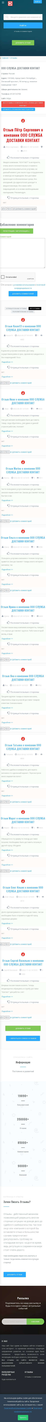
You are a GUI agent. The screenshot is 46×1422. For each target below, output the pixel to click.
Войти (37, 2)
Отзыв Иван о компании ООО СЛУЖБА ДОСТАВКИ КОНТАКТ (23, 401)
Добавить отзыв (23, 43)
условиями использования (24, 285)
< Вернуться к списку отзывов (23, 1038)
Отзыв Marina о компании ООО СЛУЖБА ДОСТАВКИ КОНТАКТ (23, 470)
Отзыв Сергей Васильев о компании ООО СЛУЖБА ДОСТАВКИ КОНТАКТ (23, 962)
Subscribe (35, 1322)
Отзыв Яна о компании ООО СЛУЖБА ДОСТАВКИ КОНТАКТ (23, 678)
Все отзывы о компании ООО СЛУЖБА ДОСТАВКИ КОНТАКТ (23, 104)
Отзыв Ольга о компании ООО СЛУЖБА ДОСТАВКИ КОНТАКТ (23, 539)
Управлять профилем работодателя (18, 109)
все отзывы (35, 308)
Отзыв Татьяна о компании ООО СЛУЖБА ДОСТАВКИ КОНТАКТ (23, 747)
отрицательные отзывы (16, 308)
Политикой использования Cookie (17, 1408)
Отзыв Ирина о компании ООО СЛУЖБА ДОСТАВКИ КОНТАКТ (23, 608)
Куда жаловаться (9, 1379)
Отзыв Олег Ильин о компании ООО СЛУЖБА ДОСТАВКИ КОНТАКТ (23, 889)
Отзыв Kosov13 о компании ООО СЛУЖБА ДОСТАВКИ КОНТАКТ (23, 328)
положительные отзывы (23, 311)
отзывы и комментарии (23, 31)
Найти (23, 25)
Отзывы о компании (33, 1377)
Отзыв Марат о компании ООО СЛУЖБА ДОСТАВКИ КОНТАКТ (23, 820)
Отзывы (13, 58)
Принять (23, 1417)
